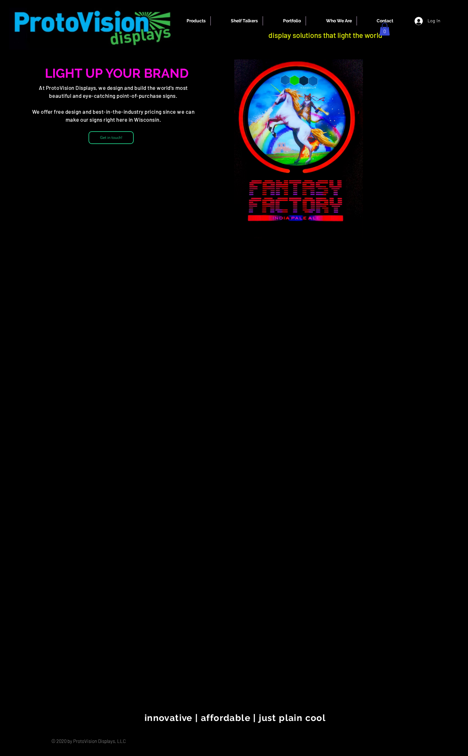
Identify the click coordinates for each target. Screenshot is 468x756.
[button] (384, 29)
